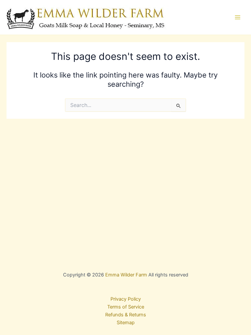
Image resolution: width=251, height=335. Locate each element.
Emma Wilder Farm (126, 275)
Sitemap (126, 323)
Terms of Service (125, 307)
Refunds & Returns (125, 315)
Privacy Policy (125, 299)
